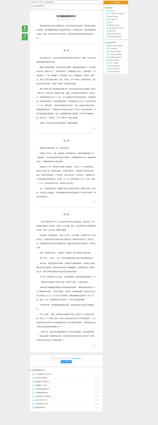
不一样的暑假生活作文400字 (43, 374)
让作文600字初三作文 (41, 400)
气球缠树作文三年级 (41, 385)
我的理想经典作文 (40, 407)
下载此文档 (117, 2)
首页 (38, 2)
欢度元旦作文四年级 (41, 378)
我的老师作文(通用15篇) (42, 381)
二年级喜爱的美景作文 (41, 392)
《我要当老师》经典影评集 (43, 396)
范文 (41, 2)
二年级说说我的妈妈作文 (42, 389)
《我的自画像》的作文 (41, 403)
